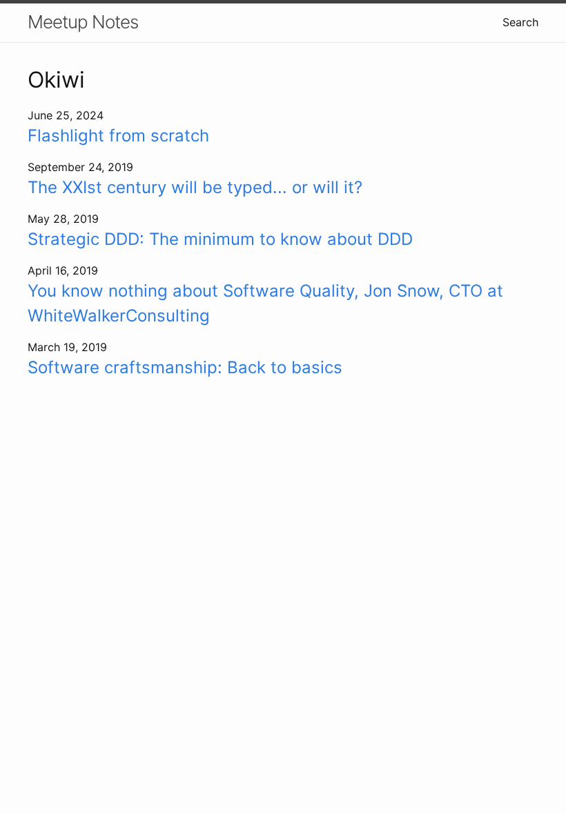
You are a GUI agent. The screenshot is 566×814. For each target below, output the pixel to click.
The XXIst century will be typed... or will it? (195, 187)
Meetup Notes (83, 21)
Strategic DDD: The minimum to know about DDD (220, 239)
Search (520, 22)
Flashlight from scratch (118, 136)
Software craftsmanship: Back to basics (185, 367)
